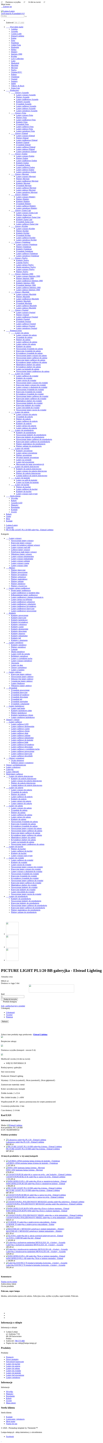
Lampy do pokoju (20, 412)
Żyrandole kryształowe (20, 695)
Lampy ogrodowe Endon (26, 172)
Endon (13, 38)
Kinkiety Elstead (22, 142)
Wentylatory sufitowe (14, 774)
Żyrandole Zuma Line (25, 222)
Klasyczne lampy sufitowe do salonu (30, 360)
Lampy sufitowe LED (20, 724)
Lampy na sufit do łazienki (26, 480)
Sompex (14, 81)
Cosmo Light (16, 34)
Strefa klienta (13, 496)
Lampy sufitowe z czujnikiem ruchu (25, 749)
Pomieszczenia (14, 330)
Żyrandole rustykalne (19, 701)
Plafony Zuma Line (24, 215)
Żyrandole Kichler (23, 235)
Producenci (12, 90)
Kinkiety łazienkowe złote (21, 710)
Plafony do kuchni (23, 487)
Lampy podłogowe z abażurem (23, 604)
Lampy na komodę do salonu (27, 369)
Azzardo (14, 31)
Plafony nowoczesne (19, 572)
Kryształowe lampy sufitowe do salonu (31, 362)
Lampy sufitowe (14, 722)
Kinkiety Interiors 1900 (25, 283)
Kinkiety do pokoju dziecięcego (28, 469)
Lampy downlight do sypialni (27, 408)
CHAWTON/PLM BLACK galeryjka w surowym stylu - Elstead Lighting (35, 1177)
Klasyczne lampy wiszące (21, 543)
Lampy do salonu (20, 333)
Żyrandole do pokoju (24, 417)
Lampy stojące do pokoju (26, 426)
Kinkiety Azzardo (23, 102)
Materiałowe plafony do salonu (28, 364)
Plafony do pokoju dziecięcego (28, 473)
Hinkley (14, 52)
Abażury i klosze (12, 720)
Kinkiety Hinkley (23, 201)
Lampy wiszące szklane (20, 561)
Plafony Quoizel (22, 315)
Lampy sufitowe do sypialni (27, 376)
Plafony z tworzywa (19, 586)
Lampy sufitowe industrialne (22, 738)
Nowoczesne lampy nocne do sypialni (31, 410)
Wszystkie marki (14, 27)
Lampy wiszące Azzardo (26, 95)
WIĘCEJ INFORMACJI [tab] (16, 1063)
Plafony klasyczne (18, 570)
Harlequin (15, 47)
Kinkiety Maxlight (23, 301)
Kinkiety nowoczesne (19, 615)
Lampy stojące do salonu (26, 344)
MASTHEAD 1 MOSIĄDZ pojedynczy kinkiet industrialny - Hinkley (34, 1231)
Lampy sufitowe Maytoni (26, 188)
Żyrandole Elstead (23, 145)
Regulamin (15, 507)
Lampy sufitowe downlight (22, 756)
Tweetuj (9, 1015)
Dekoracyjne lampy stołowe (22, 679)
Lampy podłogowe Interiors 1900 (29, 281)
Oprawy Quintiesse (20, 242)
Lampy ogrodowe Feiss (25, 131)
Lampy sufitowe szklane (20, 735)
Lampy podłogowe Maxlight (27, 299)
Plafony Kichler (22, 231)
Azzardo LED (16, 503)
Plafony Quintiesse (23, 247)
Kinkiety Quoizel (23, 319)
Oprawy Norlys (19, 258)
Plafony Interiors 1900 (25, 278)
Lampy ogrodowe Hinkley (26, 208)
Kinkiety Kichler (22, 233)
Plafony (10, 568)
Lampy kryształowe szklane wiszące (25, 545)
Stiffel (13, 83)
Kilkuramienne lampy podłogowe (24, 595)
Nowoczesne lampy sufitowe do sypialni (32, 396)
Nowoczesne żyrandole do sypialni (30, 389)
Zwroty (14, 512)
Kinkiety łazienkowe (19, 620)
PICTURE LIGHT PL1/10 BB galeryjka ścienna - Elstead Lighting (33, 1149)
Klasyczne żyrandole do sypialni (29, 392)
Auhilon (14, 29)
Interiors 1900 (16, 54)
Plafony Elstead (22, 138)
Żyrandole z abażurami (20, 704)
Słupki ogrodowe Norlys (26, 267)
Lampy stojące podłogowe (18, 588)
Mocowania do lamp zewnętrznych (30, 464)
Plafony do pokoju (23, 419)
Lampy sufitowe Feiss (25, 127)
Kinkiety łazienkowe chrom (22, 715)
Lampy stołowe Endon (25, 170)
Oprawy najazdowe (19, 667)
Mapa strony (11, 1403)
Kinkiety (11, 613)
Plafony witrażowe (18, 577)
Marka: (4, 1125)
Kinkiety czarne (17, 627)
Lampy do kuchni (20, 485)
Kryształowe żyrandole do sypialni (30, 394)
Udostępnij (10, 1012)
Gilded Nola (16, 45)
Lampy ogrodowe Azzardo (26, 111)
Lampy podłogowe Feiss (26, 120)
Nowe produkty (12, 1359)
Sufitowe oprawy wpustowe (22, 763)
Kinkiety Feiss (22, 122)
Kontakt (14, 510)
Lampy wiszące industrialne (22, 559)
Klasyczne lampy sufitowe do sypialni (31, 398)
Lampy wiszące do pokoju (26, 414)
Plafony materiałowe (19, 579)
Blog (8, 519)
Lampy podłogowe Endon (26, 161)
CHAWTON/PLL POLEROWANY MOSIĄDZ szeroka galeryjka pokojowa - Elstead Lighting (44, 1204)
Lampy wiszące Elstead (25, 136)
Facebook (10, 1436)
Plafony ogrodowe (18, 647)
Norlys (13, 70)
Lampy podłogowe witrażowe (23, 602)
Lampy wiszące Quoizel (25, 312)
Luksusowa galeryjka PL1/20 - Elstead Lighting (25, 1142)
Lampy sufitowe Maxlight (26, 306)
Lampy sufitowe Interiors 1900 (28, 287)
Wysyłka (14, 498)
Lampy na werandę (23, 460)
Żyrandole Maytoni (23, 185)
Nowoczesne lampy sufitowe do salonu (31, 358)
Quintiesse (15, 77)
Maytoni (14, 68)
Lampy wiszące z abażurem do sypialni (31, 387)
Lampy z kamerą (17, 670)
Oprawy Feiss (18, 113)
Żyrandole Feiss (22, 124)
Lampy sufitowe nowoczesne (22, 751)
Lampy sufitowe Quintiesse (27, 253)
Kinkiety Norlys (22, 260)
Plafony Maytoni (22, 179)
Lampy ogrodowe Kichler (26, 240)
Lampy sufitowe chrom (20, 731)
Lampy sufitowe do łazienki (22, 740)
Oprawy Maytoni (20, 174)
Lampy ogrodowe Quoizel (26, 328)
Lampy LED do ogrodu (20, 654)
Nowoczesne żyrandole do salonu (29, 349)
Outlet (8, 516)
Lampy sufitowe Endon (25, 167)
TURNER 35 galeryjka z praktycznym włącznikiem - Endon (30, 1224)
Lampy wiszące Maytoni (26, 176)
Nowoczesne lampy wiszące (22, 541)
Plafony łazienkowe (19, 713)
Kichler (14, 56)
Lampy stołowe (13, 672)
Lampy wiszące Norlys (25, 269)
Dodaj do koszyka (9, 999)
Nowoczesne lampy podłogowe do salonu (32, 371)
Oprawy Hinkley (20, 195)
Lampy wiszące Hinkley (25, 197)
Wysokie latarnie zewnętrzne (27, 457)
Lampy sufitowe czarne (20, 729)
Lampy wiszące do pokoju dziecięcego (31, 471)
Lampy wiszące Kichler (25, 229)
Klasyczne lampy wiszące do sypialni (31, 385)
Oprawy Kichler (19, 226)
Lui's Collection (17, 59)
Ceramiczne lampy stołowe (22, 681)
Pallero (14, 74)
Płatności (14, 505)
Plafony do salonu (23, 340)
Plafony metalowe (18, 584)
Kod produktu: (7, 1127)
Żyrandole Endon (23, 165)
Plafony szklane (17, 581)
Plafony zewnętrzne (24, 455)
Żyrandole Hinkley (23, 204)
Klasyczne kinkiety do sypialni (28, 405)
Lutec (13, 61)
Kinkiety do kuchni (23, 491)
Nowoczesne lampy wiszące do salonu (31, 355)
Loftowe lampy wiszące (20, 550)
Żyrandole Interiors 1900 (26, 285)
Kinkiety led (16, 638)
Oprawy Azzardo (20, 93)
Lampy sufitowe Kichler (25, 238)
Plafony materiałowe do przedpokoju (30, 444)
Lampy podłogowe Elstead (26, 140)
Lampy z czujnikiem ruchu (21, 658)
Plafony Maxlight (23, 296)
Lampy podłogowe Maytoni (27, 181)
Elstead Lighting (17, 36)
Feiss (13, 40)
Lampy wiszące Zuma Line (27, 213)
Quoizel (14, 79)
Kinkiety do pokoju (24, 423)
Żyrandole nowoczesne (20, 690)
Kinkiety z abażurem (19, 640)
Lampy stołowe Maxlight (26, 308)
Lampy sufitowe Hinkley (26, 206)
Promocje (10, 1357)
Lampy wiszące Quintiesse (26, 244)
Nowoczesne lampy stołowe (22, 676)
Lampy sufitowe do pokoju (27, 421)
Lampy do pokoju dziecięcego (25, 466)
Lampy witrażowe (13, 767)
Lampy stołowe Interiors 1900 (28, 290)
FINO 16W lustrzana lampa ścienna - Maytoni (24, 1170)
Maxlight (14, 65)
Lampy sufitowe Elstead (25, 147)
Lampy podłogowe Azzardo (27, 99)
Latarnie (14, 649)
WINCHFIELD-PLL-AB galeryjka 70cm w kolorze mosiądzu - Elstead (34, 1258)
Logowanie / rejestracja (15, 1419)
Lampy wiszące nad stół (20, 547)
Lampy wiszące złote (19, 565)
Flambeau (15, 43)
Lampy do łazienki (20, 478)
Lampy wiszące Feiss (24, 115)
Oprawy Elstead (19, 133)
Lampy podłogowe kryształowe (23, 606)
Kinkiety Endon (22, 163)
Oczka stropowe (17, 760)
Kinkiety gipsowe (18, 633)
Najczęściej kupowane (15, 1362)
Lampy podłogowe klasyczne (22, 608)
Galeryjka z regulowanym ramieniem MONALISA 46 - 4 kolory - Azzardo (36, 1251)
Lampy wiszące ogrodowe (21, 661)
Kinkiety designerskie (19, 629)
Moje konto (10, 1421)
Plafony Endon (22, 158)
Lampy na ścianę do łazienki (27, 482)
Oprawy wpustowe (15, 758)
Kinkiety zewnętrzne (24, 451)
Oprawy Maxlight (20, 292)
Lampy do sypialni (20, 374)
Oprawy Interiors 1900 (22, 274)
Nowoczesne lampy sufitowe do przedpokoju (34, 439)
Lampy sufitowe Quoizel (26, 324)
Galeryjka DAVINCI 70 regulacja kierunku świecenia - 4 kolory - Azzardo (35, 1265)
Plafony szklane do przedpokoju (29, 446)
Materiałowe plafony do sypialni (29, 401)
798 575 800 (19, 23)
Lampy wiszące (13, 538)
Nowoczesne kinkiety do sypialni (29, 403)
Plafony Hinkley (22, 199)
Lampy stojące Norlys (25, 265)
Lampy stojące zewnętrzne (26, 453)
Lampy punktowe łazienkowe (23, 717)
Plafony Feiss (21, 117)
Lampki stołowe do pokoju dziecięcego (31, 476)
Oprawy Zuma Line (21, 210)
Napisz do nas (11, 1424)
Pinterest (9, 1017)
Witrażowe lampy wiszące (21, 554)
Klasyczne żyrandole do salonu (28, 351)
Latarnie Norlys (22, 263)
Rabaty (14, 500)
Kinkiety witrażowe (19, 624)
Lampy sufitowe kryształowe (22, 744)
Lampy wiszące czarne (20, 563)
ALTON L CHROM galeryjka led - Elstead (23, 1238)
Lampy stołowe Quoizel (25, 326)
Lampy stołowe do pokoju (26, 428)
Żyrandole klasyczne (19, 692)
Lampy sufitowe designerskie (22, 726)
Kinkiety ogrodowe (19, 645)
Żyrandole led (16, 699)
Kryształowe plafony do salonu (28, 367)
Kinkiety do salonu (23, 346)
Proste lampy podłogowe (21, 590)
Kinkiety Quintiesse (24, 249)
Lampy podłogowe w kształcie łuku (25, 593)
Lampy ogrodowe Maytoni (26, 192)
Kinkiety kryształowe (19, 622)
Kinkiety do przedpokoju (26, 432)
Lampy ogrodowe (14, 642)
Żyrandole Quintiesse (24, 251)
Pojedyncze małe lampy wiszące (24, 552)
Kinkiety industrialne (19, 636)
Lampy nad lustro (18, 708)
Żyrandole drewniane (19, 697)
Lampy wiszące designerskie (22, 556)
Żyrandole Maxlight (24, 303)
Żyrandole (11, 688)
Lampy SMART (12, 772)
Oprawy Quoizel (19, 310)
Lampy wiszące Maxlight (26, 294)
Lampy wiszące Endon (25, 156)
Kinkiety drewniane (19, 631)
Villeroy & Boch (17, 86)
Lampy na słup (17, 665)
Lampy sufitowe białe (19, 742)
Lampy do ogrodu (20, 448)
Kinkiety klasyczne (18, 618)
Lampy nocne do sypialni (26, 380)
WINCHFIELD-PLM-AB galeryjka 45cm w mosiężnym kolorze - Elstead (35, 1184)
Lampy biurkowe (18, 683)
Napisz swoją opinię (9, 1282)
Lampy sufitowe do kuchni (26, 489)
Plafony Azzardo (22, 97)
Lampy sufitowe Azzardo (26, 106)
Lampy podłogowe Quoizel (27, 317)
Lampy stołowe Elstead (25, 149)
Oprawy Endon (19, 154)
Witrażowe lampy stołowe (21, 686)
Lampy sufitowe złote (19, 733)
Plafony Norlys (22, 272)
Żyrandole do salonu (24, 337)
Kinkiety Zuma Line (24, 219)
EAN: (3, 1130)
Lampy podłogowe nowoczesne (23, 611)
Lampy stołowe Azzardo (26, 108)
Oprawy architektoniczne (16, 765)
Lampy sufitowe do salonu (26, 342)
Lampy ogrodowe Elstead (26, 151)
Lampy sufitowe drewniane (22, 747)
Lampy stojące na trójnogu (21, 599)
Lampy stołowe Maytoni (26, 190)
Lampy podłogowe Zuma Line (28, 217)
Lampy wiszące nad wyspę (27, 494)
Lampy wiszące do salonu (26, 335)
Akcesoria (15, 663)
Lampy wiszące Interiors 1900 (28, 276)
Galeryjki (9, 769)
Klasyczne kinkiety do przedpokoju (30, 437)
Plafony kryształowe (19, 574)
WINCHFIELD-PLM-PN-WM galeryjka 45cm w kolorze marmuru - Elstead (36, 1211)
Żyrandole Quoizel (23, 321)
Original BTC (16, 72)
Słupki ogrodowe (18, 652)
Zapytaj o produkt (13, 1006)
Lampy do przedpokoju (22, 430)
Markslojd (15, 63)
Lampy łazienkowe (15, 706)
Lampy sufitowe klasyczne (21, 754)
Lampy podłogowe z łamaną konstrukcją (27, 597)
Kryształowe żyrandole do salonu (29, 353)
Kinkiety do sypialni (24, 378)
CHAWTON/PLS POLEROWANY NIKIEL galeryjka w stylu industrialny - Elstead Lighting (43, 1217)
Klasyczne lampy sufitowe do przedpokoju (33, 442)
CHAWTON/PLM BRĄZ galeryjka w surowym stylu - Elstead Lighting (35, 1197)
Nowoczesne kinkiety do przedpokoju (31, 435)
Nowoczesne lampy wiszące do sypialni (32, 383)
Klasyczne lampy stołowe (21, 674)
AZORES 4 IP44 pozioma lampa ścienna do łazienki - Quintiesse (32, 1163)
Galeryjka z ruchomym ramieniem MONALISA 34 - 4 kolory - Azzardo (34, 1245)
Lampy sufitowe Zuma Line (27, 224)
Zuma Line (15, 88)
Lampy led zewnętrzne (25, 462)
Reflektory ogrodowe (19, 656)
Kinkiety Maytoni (23, 183)
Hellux (13, 49)
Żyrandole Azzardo (23, 104)
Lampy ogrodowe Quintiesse (27, 256)
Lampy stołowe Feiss (24, 129)
